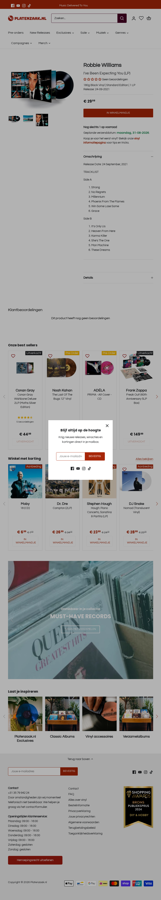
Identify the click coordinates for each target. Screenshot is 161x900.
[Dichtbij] (107, 425)
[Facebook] (72, 468)
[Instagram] (83, 468)
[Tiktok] (89, 468)
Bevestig (95, 456)
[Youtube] (78, 468)
